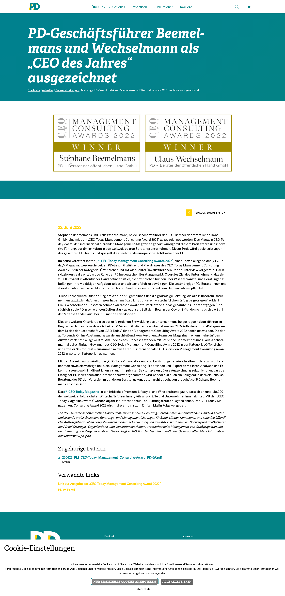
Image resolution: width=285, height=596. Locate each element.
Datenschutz (142, 589)
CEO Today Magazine (83, 392)
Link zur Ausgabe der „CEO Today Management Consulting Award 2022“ (109, 484)
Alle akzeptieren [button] (177, 581)
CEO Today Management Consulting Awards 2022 (136, 261)
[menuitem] (97, 6)
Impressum (187, 536)
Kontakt (109, 536)
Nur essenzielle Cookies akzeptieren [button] (124, 581)
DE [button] (248, 7)
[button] (237, 7)
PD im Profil (66, 490)
